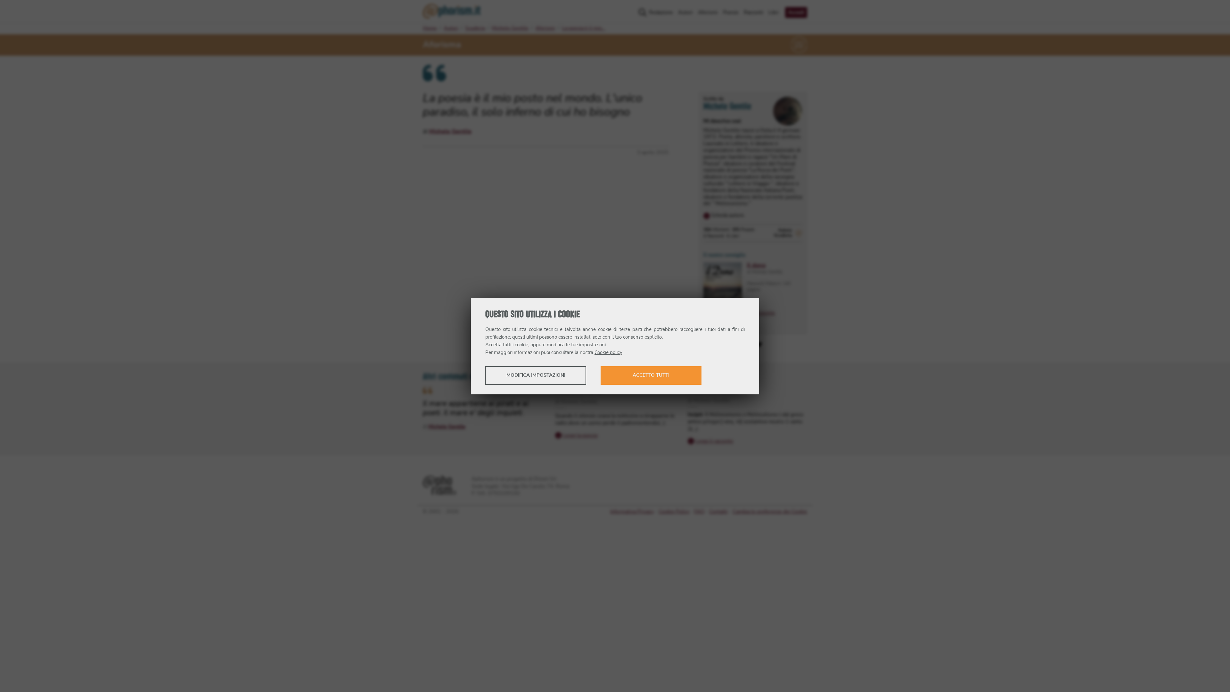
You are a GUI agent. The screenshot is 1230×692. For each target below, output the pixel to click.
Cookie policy (608, 352)
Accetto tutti (651, 375)
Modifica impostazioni (535, 375)
